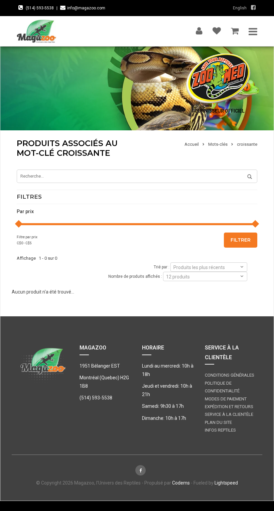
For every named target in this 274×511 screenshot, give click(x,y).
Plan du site (218, 422)
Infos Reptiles (220, 430)
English (240, 8)
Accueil (191, 144)
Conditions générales (229, 375)
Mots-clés (218, 144)
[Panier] (235, 29)
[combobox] (208, 267)
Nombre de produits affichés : (135, 276)
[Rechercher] (247, 177)
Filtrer (241, 240)
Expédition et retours (229, 406)
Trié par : (161, 266)
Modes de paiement (226, 398)
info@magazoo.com (86, 8)
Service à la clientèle (229, 414)
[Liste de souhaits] (217, 29)
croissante (247, 144)
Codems (181, 483)
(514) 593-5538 (40, 8)
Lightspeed (226, 483)
